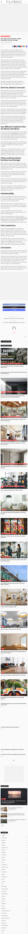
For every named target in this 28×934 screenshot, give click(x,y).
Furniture (6, 486)
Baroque (14, 914)
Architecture (4, 363)
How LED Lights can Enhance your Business (11, 629)
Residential (23, 391)
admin (3, 42)
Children (14, 924)
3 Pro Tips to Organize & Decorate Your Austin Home (14, 322)
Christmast (14, 929)
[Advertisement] (14, 18)
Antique (14, 909)
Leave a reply (5, 341)
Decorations (4, 774)
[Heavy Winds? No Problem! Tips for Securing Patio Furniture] (14, 687)
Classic (14, 931)
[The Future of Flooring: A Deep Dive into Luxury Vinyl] (14, 665)
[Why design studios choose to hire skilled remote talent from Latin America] (14, 550)
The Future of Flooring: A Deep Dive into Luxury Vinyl (13, 675)
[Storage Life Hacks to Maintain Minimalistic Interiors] (14, 795)
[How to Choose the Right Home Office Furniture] (14, 480)
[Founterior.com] (14, 1)
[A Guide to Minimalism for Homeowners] (14, 717)
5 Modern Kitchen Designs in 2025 (8, 606)
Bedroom (14, 919)
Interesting (7, 556)
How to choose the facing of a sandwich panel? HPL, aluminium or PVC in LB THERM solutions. (13, 396)
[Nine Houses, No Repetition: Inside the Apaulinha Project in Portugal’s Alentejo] (4, 889)
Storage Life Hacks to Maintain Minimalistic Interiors (12, 805)
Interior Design (7, 36)
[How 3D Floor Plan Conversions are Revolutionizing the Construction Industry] (14, 641)
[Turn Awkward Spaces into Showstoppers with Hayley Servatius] (14, 502)
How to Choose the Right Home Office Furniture (12, 490)
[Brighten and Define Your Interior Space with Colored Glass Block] (14, 526)
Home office (11, 486)
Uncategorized (24, 463)
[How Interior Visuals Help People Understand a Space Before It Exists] (14, 433)
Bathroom (14, 917)
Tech (8, 580)
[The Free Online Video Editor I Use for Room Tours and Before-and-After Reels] (14, 871)
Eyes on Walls (14, 133)
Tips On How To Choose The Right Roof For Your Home (13, 754)
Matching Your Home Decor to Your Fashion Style (14, 318)
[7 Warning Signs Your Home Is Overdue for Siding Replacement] (14, 356)
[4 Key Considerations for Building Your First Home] (14, 739)
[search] (26, 1)
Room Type (23, 486)
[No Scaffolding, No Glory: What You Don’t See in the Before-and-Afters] (14, 573)
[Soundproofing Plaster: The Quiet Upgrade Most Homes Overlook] (14, 457)
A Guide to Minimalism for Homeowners (10, 727)
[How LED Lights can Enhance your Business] (14, 619)
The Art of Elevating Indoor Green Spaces (10, 776)
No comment (8, 369)
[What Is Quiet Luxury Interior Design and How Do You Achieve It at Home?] (14, 409)
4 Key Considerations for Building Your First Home (12, 749)
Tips (22, 363)
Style (12, 533)
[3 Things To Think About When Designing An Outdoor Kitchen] (14, 818)
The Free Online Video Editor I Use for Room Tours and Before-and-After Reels (13, 876)
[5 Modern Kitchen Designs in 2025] (14, 597)
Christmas (14, 926)
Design (2, 36)
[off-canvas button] (1, 1)
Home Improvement (10, 363)
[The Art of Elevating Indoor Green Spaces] (14, 767)
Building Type (14, 922)
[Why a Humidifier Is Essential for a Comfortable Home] (4, 883)
